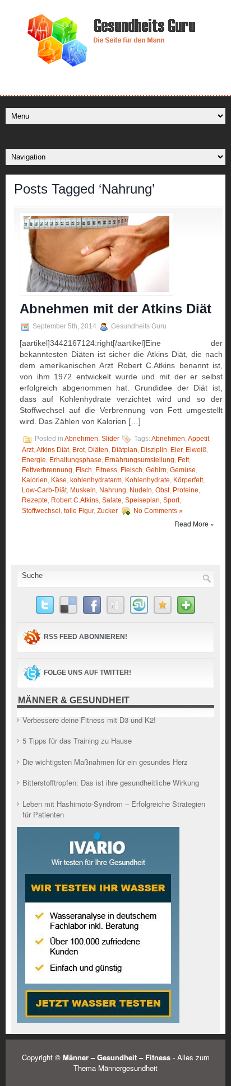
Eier (176, 450)
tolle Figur (79, 511)
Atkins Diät (52, 450)
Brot (78, 450)
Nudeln (141, 490)
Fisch (84, 470)
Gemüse (183, 470)
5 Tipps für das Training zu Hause (77, 740)
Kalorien (35, 480)
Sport (171, 500)
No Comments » (158, 511)
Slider (110, 439)
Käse (59, 480)
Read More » (194, 523)
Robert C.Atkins (75, 500)
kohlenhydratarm (96, 480)
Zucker (107, 511)
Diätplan (124, 450)
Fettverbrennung (47, 470)
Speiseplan (142, 500)
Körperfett (188, 480)
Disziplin (154, 450)
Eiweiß (196, 450)
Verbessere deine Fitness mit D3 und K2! (89, 719)
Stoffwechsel (41, 511)
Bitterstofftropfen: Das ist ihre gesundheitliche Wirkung (110, 782)
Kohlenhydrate (147, 480)
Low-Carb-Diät (44, 490)
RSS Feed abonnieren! (85, 637)
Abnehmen (81, 439)
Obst (162, 490)
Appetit (198, 439)
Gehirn (156, 470)
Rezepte (35, 500)
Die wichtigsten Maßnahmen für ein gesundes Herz (105, 761)
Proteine (185, 490)
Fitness (106, 470)
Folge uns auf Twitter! (87, 672)
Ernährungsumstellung (139, 460)
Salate (112, 500)
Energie (34, 460)
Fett (183, 460)
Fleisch (131, 470)
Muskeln (83, 490)
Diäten (98, 450)
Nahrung (112, 490)
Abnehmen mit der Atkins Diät (115, 308)
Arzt (28, 450)
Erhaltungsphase (75, 460)
